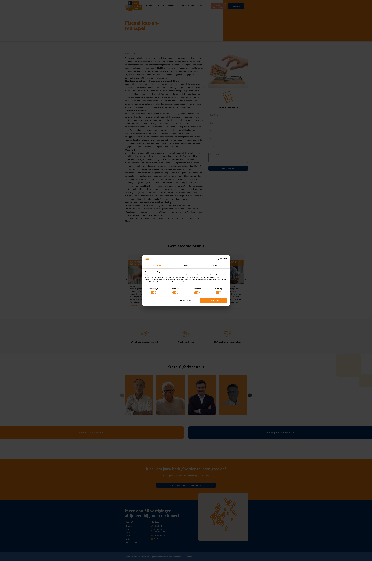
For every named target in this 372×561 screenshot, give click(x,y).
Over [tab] (215, 265)
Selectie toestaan (185, 300)
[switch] (175, 292)
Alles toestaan (214, 300)
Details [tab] (186, 265)
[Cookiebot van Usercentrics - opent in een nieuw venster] (219, 259)
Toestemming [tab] (156, 265)
